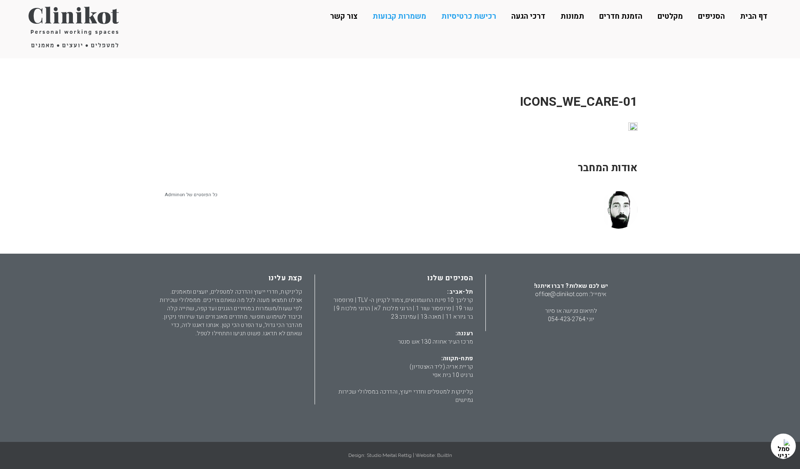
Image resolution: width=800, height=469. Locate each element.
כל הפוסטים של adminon (191, 194)
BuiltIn (444, 455)
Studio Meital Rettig (389, 455)
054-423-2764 (566, 319)
